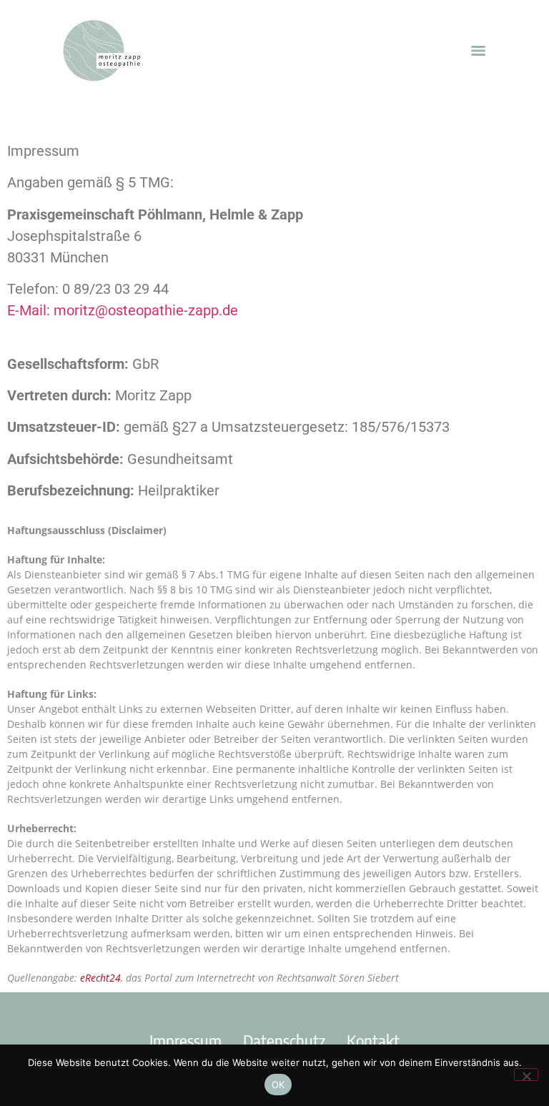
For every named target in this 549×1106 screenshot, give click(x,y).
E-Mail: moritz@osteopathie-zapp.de (122, 310)
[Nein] (526, 1074)
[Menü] (478, 50)
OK (278, 1084)
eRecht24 (100, 977)
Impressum (185, 1040)
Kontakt (373, 1040)
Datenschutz (284, 1040)
